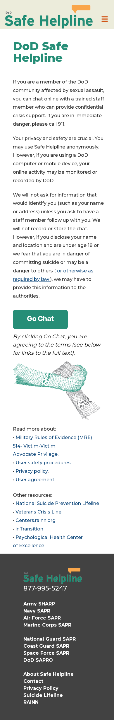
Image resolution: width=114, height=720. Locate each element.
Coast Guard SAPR (46, 646)
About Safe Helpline (48, 674)
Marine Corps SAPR (47, 625)
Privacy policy (31, 471)
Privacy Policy (40, 688)
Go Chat (40, 318)
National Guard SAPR (49, 639)
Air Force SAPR (42, 618)
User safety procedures (43, 462)
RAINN (31, 702)
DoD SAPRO (38, 660)
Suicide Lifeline (43, 695)
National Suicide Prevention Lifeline (57, 503)
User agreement (34, 479)
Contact (33, 681)
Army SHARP (39, 604)
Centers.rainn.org (35, 520)
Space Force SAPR (46, 653)
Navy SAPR (36, 611)
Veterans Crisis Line (38, 512)
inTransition (29, 529)
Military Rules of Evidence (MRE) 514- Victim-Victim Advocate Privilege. (52, 446)
